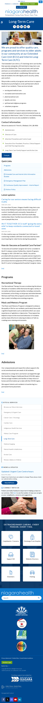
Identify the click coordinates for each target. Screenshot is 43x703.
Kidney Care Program (11, 433)
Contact (22, 7)
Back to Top (5, 666)
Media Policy (15, 658)
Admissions (7, 170)
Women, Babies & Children (12, 460)
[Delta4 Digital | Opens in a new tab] (12, 687)
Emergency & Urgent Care (12, 412)
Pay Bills (21, 1)
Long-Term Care (9, 439)
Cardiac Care (8, 423)
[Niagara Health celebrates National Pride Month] (22, 646)
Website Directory (32, 559)
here (14, 493)
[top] (3, 268)
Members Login (7, 662)
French (7, 4)
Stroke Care (8, 454)
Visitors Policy (11, 189)
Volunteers (10, 577)
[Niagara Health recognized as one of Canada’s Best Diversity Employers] (22, 611)
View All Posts (9, 483)
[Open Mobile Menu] (40, 1)
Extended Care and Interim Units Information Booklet (19, 175)
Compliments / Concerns (11, 541)
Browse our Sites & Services (13, 407)
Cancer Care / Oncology (12, 417)
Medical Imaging (9, 444)
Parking (32, 577)
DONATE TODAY (29, 4)
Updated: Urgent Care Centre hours (17, 471)
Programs (7, 165)
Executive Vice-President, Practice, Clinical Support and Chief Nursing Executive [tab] (22, 144)
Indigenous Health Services (13, 428)
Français (7, 155)
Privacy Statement (6, 658)
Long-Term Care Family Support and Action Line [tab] (21, 150)
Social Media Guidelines (26, 658)
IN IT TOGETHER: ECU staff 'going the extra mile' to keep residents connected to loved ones (21, 226)
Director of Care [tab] (10, 134)
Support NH (11, 559)
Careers (15, 4)
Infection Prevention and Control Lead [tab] (18, 139)
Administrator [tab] (10, 130)
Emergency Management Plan (16, 181)
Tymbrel (11, 693)
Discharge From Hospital (32, 541)
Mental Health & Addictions (13, 449)
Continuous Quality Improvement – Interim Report (22, 185)
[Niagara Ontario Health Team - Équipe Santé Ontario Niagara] (22, 679)
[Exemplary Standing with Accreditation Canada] (22, 623)
